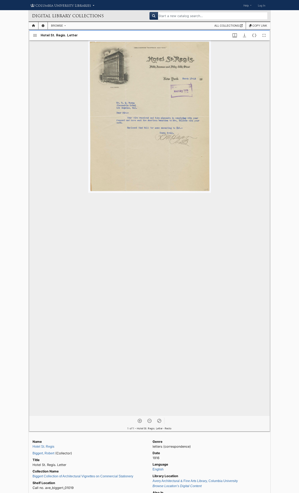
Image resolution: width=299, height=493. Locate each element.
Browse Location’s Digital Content (177, 486)
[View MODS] (254, 35)
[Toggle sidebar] (35, 35)
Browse (57, 25)
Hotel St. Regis (43, 446)
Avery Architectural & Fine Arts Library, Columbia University (195, 481)
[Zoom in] (140, 421)
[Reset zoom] (159, 421)
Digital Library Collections (68, 15)
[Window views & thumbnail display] (235, 35)
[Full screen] (264, 35)
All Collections (227, 25)
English (158, 469)
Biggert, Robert (43, 453)
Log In (261, 5)
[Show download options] (244, 35)
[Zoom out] (149, 421)
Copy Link (259, 25)
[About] (43, 25)
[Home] (33, 25)
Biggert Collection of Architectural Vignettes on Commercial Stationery (83, 476)
